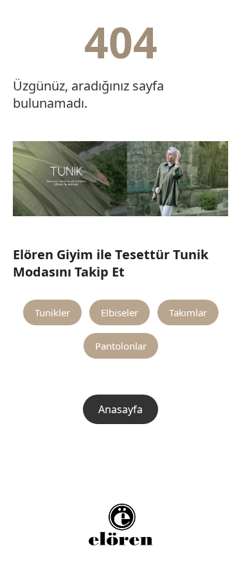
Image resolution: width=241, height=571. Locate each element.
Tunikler (52, 312)
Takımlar (188, 312)
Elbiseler (119, 312)
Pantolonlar (121, 345)
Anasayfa (120, 409)
